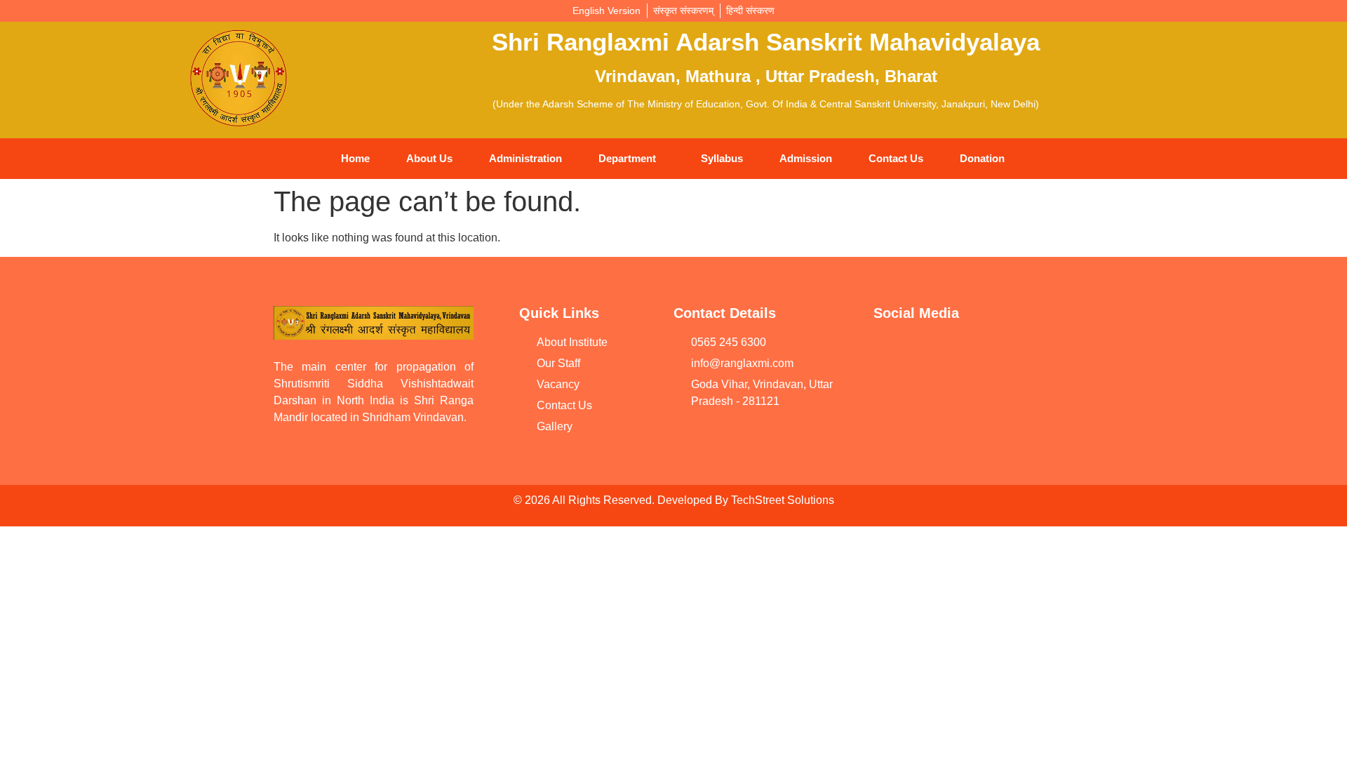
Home (355, 158)
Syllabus (722, 158)
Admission (805, 158)
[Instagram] (1048, 351)
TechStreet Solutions (782, 500)
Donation (982, 158)
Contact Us (896, 158)
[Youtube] (891, 351)
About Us (429, 158)
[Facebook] (943, 351)
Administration (525, 158)
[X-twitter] (891, 391)
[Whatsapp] (996, 351)
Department (627, 158)
